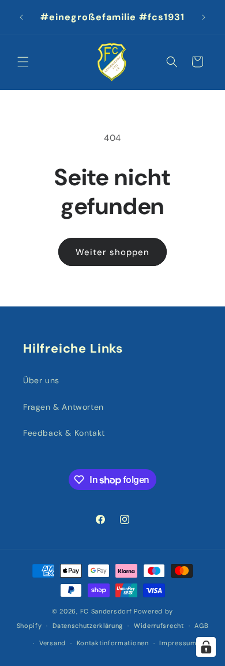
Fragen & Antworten (63, 407)
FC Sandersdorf (106, 611)
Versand (52, 643)
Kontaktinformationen (113, 643)
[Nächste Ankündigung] (203, 17)
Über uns (41, 380)
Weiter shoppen (112, 252)
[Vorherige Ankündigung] (21, 17)
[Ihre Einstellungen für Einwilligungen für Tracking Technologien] (206, 647)
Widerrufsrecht (159, 626)
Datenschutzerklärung (87, 626)
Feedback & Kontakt (64, 433)
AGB (201, 626)
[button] (23, 61)
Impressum (177, 643)
